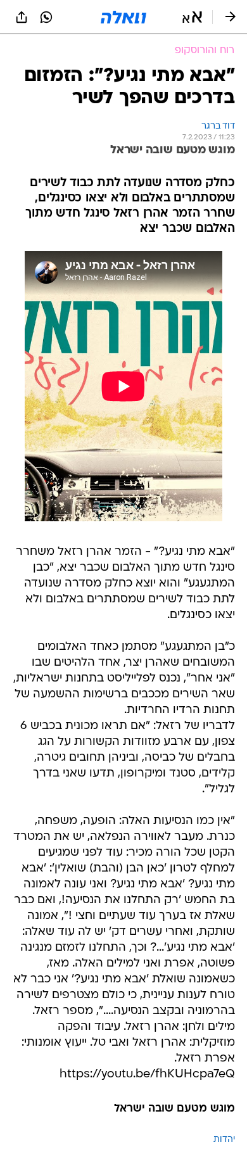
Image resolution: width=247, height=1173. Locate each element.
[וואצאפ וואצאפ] (46, 17)
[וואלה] (123, 17)
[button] (192, 17)
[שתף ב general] (21, 17)
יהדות (224, 1140)
